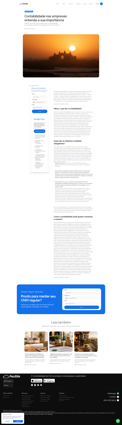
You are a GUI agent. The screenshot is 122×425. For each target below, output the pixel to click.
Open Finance (25, 404)
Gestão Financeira (26, 399)
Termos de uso (62, 395)
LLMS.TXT (61, 400)
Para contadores (44, 401)
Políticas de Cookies (64, 399)
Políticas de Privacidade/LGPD (66, 397)
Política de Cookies (9, 418)
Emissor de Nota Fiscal (27, 395)
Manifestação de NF (27, 402)
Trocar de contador (45, 397)
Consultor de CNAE (45, 399)
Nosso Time (6, 397)
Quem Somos (6, 395)
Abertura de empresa (45, 395)
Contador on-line (26, 406)
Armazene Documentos (28, 401)
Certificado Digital (26, 397)
